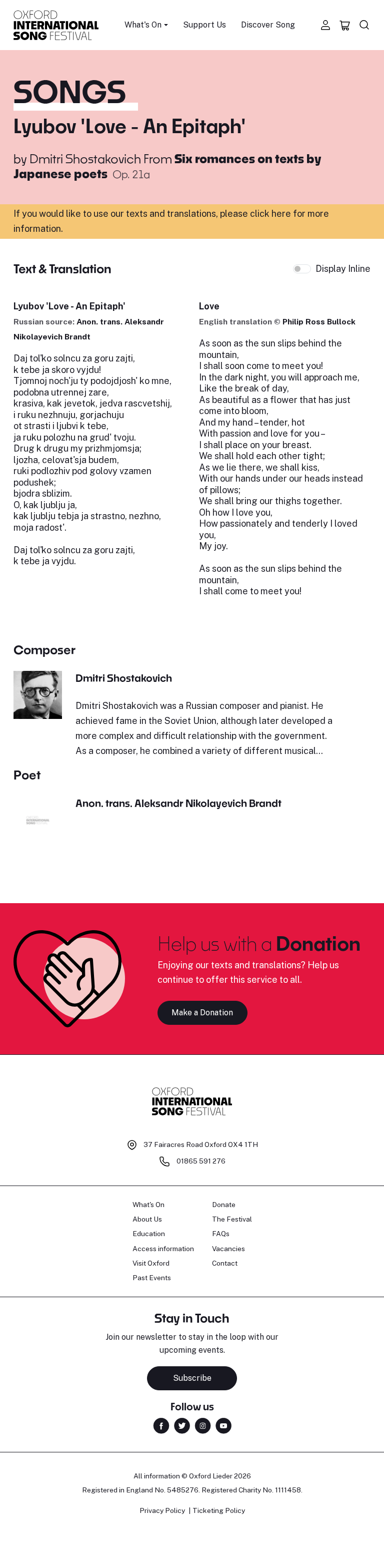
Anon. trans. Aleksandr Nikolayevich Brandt (179, 803)
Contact (225, 1263)
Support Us (204, 25)
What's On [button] (143, 25)
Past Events (151, 1278)
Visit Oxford (151, 1263)
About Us (147, 1219)
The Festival (232, 1219)
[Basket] (345, 25)
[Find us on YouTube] (224, 1425)
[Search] (364, 25)
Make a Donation (202, 1012)
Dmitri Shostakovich (85, 158)
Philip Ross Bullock (319, 321)
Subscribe (192, 1378)
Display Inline (343, 268)
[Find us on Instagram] (202, 1425)
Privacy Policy (162, 1510)
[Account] (326, 25)
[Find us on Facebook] (161, 1425)
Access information (163, 1249)
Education (148, 1234)
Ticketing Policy (218, 1510)
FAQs (221, 1234)
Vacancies (228, 1249)
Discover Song (268, 25)
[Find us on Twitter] (182, 1425)
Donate (224, 1205)
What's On (148, 1205)
